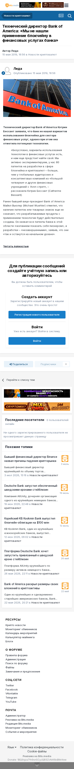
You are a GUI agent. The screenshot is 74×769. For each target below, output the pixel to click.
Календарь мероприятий (21, 633)
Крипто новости (16, 625)
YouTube (11, 701)
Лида (14, 50)
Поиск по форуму (17, 663)
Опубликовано (34, 73)
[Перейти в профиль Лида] (7, 71)
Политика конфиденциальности (42, 747)
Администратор (16, 715)
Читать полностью (16, 246)
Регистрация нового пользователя (37, 314)
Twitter (10, 685)
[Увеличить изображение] (37, 97)
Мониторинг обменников (21, 629)
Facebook (12, 689)
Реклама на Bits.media (20, 719)
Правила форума (16, 655)
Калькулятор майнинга (20, 637)
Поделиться (20, 364)
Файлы (10, 667)
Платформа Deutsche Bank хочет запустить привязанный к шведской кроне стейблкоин (28, 555)
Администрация (16, 659)
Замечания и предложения (23, 671)
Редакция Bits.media (18, 723)
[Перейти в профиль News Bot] (65, 458)
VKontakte (12, 693)
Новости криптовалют (42, 54)
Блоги (9, 641)
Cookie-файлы (37, 751)
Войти (37, 340)
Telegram (11, 697)
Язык (11, 747)
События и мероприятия (21, 731)
